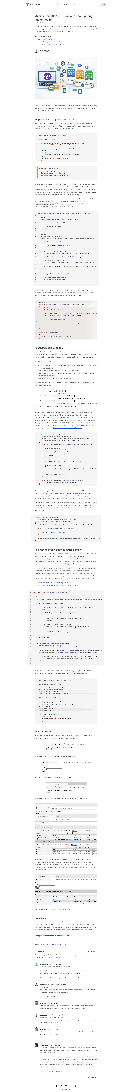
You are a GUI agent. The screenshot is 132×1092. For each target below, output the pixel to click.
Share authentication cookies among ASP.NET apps (55, 583)
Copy (94, 134)
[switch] (103, 4)
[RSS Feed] (75, 1086)
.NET (67, 944)
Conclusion (41, 918)
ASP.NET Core (61, 944)
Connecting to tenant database (53, 44)
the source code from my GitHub (59, 909)
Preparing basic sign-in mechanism (54, 119)
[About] (57, 1086)
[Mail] (61, 1086)
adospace (43, 964)
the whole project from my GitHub (72, 108)
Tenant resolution (49, 39)
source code (82, 505)
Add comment (92, 951)
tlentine (42, 1003)
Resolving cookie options (49, 347)
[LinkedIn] (71, 1086)
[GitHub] (66, 1086)
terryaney (43, 1045)
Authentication (44, 944)
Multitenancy (53, 944)
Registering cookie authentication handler (58, 549)
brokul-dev (43, 984)
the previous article (83, 106)
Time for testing (43, 731)
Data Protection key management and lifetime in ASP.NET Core (59, 585)
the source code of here (67, 428)
